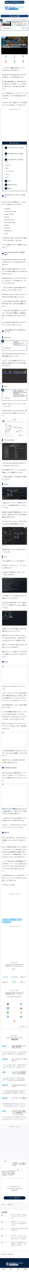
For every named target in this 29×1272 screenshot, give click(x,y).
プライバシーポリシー (7, 1254)
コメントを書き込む (14, 1198)
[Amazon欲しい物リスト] (21, 1012)
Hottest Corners (12, 184)
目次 (13, 143)
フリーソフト (13, 919)
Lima (7, 177)
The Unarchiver (10, 171)
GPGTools (8, 165)
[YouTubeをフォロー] (21, 1008)
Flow (9, 181)
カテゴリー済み (7, 922)
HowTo (19, 919)
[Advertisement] (14, 125)
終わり (9, 188)
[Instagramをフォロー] (8, 1008)
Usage (7, 174)
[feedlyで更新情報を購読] (21, 1017)
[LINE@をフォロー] (8, 1012)
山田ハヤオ (13, 68)
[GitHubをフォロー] (8, 1017)
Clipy (7, 168)
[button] (25, 569)
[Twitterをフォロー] (21, 1004)
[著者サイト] (8, 1004)
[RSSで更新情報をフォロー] (14, 1021)
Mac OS (5, 919)
